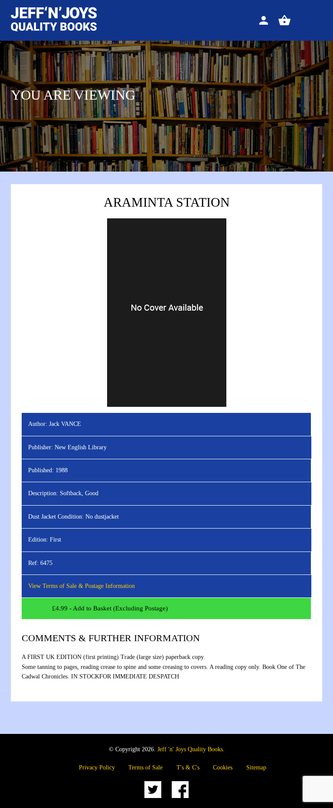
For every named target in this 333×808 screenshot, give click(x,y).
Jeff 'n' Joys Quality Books (190, 749)
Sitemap (256, 767)
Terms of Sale (145, 767)
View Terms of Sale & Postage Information (81, 586)
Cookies (222, 767)
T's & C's (187, 767)
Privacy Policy (97, 767)
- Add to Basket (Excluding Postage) (110, 608)
